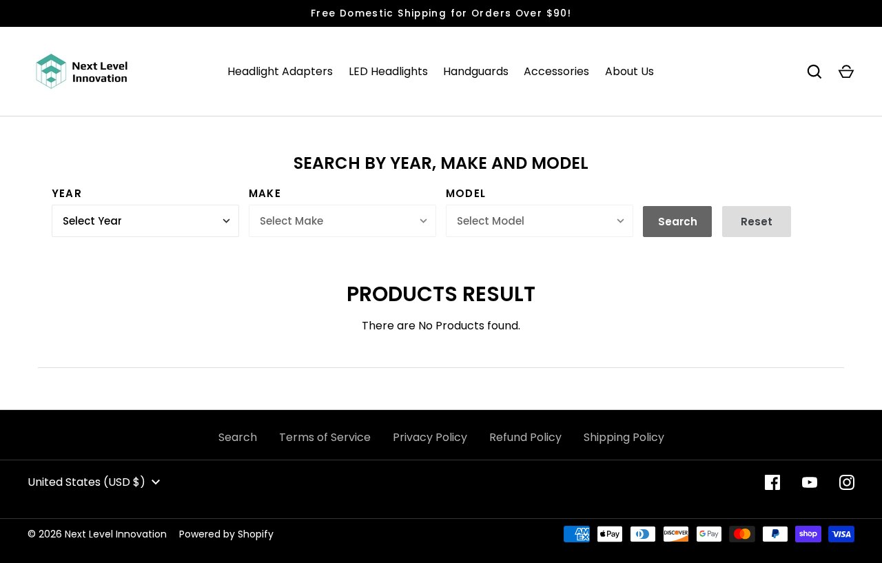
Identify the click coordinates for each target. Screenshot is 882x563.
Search (237, 437)
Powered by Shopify (226, 534)
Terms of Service (325, 437)
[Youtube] (809, 482)
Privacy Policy (430, 437)
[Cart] (846, 72)
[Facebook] (772, 482)
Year (67, 193)
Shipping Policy (624, 437)
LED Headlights (388, 71)
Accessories (556, 71)
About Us (629, 71)
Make (265, 193)
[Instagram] (847, 482)
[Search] (814, 72)
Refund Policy (525, 437)
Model (466, 193)
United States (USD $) (86, 482)
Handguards (476, 71)
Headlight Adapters (280, 71)
